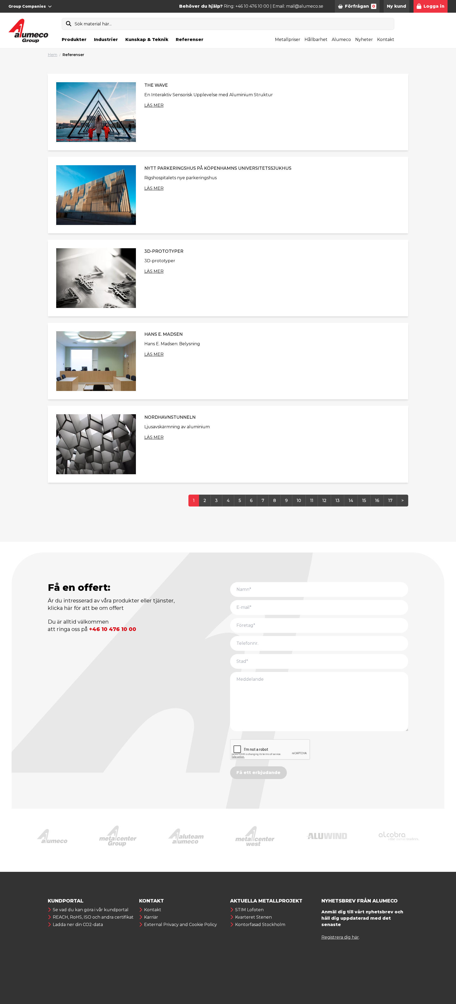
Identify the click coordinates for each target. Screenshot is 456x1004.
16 (377, 500)
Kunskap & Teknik (146, 39)
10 (299, 500)
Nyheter (364, 39)
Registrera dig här (340, 937)
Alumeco (341, 39)
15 (364, 500)
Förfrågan (360, 6)
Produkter (74, 39)
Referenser (189, 39)
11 (311, 500)
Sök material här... (93, 23)
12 (324, 500)
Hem (52, 54)
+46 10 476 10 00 (112, 629)
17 (390, 500)
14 (351, 500)
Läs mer (154, 105)
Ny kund (396, 6)
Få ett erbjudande (258, 772)
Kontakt (385, 39)
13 (337, 500)
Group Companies (27, 6)
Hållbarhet (316, 39)
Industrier (106, 39)
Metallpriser (287, 39)
